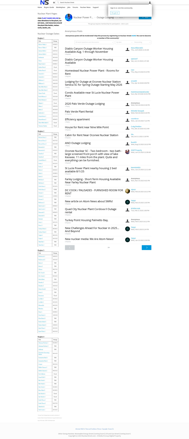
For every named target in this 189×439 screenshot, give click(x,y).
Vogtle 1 (40, 235)
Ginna (40, 60)
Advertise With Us (80, 429)
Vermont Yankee (42, 126)
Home (40, 7)
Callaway (40, 349)
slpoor (133, 189)
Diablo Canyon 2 (42, 370)
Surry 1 (40, 222)
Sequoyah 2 (41, 215)
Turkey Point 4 (42, 232)
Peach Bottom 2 (42, 96)
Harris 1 (40, 170)
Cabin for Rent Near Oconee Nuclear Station (91, 135)
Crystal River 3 (42, 160)
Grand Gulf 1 (41, 377)
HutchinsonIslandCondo (140, 92)
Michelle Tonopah (137, 111)
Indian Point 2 (42, 67)
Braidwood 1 (41, 256)
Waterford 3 (41, 406)
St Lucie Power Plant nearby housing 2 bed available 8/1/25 (91, 169)
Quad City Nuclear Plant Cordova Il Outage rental (90, 210)
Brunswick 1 (41, 147)
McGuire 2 (41, 183)
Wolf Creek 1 (41, 409)
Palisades (40, 308)
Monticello (41, 305)
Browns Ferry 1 (42, 137)
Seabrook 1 (41, 113)
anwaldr (134, 81)
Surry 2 (40, 225)
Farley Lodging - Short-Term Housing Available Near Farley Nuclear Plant (93, 180)
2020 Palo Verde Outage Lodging (85, 103)
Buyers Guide (49, 7)
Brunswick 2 (41, 150)
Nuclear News (85, 7)
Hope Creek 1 (42, 64)
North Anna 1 (41, 186)
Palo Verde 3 (41, 387)
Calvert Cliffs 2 (42, 54)
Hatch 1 (40, 173)
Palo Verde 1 (41, 380)
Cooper (40, 364)
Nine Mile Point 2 (42, 90)
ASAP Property (136, 150)
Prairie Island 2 (42, 325)
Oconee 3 (40, 199)
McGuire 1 (41, 179)
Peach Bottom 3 (42, 99)
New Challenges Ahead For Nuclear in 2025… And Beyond (92, 229)
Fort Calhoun (41, 374)
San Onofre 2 (41, 393)
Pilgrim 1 (40, 103)
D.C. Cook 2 (41, 276)
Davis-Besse (41, 279)
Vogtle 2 (40, 238)
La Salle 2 (41, 302)
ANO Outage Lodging (78, 143)
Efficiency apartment (77, 119)
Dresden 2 (41, 282)
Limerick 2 (41, 77)
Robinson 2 (41, 202)
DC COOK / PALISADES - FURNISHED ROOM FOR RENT (94, 191)
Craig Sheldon (136, 126)
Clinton (40, 269)
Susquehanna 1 (42, 116)
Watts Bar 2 (41, 245)
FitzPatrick (41, 57)
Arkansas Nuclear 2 (43, 346)
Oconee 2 (40, 196)
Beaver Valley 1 (42, 44)
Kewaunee (41, 295)
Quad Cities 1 (41, 328)
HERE (134, 36)
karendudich (135, 167)
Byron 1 (40, 263)
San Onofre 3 (41, 396)
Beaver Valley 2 (42, 47)
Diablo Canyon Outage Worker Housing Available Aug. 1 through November (89, 50)
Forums (75, 7)
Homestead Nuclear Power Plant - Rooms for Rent (92, 72)
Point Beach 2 (42, 318)
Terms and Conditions (91, 429)
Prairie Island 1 (42, 321)
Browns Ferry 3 (42, 144)
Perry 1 (40, 312)
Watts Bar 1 (41, 241)
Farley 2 (40, 166)
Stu (132, 134)
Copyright (104, 429)
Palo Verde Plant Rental (79, 111)
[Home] (44, 2)
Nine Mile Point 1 (42, 86)
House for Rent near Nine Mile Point (87, 127)
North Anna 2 (41, 189)
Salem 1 (40, 106)
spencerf (134, 59)
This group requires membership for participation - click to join (108, 24)
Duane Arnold (42, 289)
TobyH (133, 200)
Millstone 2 (41, 80)
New (146, 17)
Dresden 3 (41, 285)
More (121, 18)
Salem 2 (40, 109)
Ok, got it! (115, 13)
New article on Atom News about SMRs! (89, 201)
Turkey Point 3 (42, 228)
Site (54, 2)
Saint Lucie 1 (41, 206)
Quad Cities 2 (41, 331)
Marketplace (60, 7)
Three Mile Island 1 (43, 122)
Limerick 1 (41, 73)
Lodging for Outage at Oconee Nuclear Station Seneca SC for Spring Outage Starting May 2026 (93, 83)
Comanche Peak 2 (43, 361)
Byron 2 (40, 266)
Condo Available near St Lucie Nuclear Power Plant (92, 94)
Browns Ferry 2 (42, 140)
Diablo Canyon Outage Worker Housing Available (89, 61)
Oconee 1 (40, 192)
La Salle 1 (41, 298)
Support (96, 7)
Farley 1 (40, 163)
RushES (134, 142)
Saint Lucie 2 (41, 209)
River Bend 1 (41, 390)
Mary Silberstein (137, 48)
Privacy (99, 429)
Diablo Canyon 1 (42, 367)
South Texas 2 (42, 403)
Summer (40, 219)
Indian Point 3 (42, 70)
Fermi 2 (40, 292)
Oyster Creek (41, 93)
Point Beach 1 (42, 315)
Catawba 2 (41, 157)
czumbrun (135, 118)
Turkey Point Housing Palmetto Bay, (86, 220)
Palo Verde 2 (41, 383)
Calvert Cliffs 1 (42, 50)
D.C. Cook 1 (41, 272)
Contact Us (111, 429)
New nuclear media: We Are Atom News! (89, 239)
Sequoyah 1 (41, 212)
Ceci (132, 70)
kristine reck (135, 208)
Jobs (68, 7)
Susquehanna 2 (42, 119)
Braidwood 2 (41, 259)
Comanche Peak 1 (43, 357)
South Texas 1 (42, 400)
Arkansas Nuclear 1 (43, 342)
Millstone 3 (41, 83)
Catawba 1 (41, 153)
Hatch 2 (40, 176)
